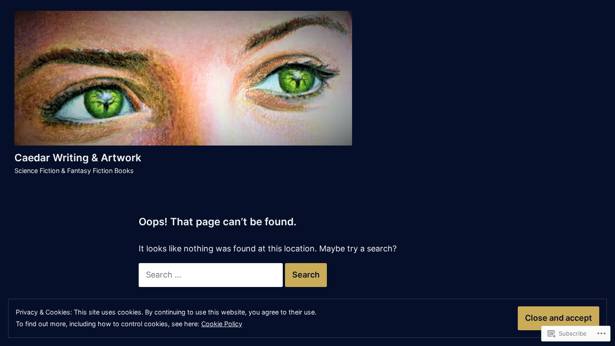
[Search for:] (212, 274)
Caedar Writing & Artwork (77, 157)
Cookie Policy (221, 324)
